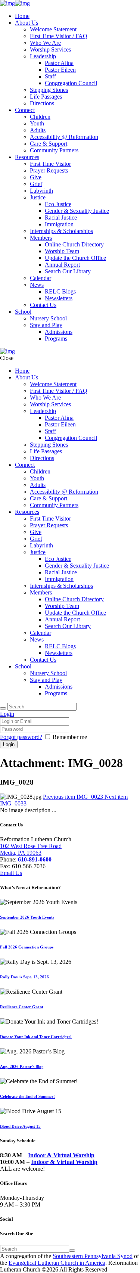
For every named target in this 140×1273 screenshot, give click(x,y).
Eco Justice (58, 204)
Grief (36, 184)
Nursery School (48, 318)
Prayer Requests (49, 170)
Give (35, 177)
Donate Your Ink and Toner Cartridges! (36, 1036)
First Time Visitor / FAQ (58, 36)
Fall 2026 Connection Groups (26, 947)
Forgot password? (21, 737)
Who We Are (45, 43)
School (23, 311)
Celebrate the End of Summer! (27, 1096)
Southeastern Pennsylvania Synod (93, 1256)
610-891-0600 (35, 859)
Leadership (43, 56)
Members (41, 238)
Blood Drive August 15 (20, 1126)
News (37, 285)
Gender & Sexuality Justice (77, 211)
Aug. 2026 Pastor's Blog (22, 1066)
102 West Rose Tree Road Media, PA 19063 (31, 849)
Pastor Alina (59, 63)
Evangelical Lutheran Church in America (57, 1263)
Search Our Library (68, 271)
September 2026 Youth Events (27, 917)
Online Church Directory (74, 244)
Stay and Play (46, 325)
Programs (56, 338)
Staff (50, 76)
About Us (26, 22)
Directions (42, 103)
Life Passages (46, 96)
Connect (25, 110)
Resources (27, 157)
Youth (37, 123)
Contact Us (43, 305)
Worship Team (62, 251)
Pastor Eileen (60, 69)
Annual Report (62, 264)
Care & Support (48, 143)
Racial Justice (61, 217)
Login (7, 714)
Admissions (58, 332)
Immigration (59, 224)
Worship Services (50, 49)
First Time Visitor (50, 164)
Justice (38, 197)
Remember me (70, 737)
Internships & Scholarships (61, 231)
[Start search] (3, 708)
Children (40, 117)
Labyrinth (41, 190)
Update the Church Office (75, 258)
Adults (38, 130)
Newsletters (58, 298)
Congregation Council (71, 83)
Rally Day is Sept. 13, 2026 (24, 977)
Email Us (11, 873)
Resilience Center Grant (21, 1007)
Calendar (40, 278)
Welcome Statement (53, 29)
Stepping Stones (49, 90)
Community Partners (54, 150)
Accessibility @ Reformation (64, 137)
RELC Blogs (60, 291)
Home (22, 16)
